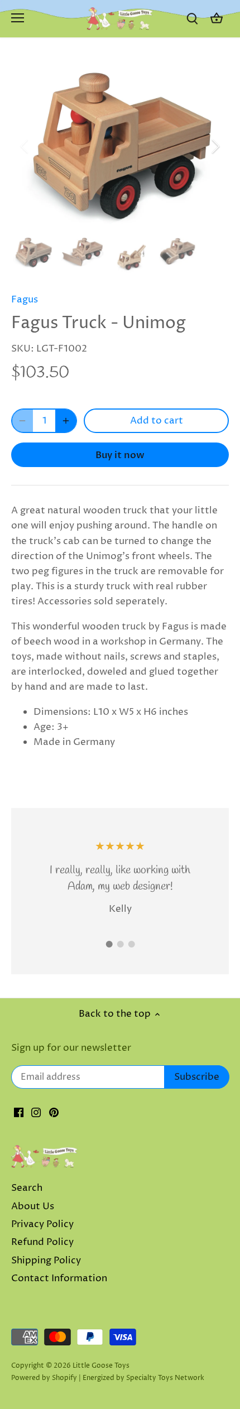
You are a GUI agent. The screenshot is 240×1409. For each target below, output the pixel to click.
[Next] (215, 146)
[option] (120, 146)
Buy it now (120, 455)
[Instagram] (36, 1112)
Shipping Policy (46, 1260)
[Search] (192, 18)
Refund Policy (42, 1242)
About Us (32, 1206)
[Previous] (25, 146)
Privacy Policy (42, 1224)
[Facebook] (18, 1112)
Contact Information (59, 1278)
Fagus (24, 299)
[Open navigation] (17, 17)
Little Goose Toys (101, 1365)
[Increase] (65, 420)
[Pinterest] (54, 1112)
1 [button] (108, 944)
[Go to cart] (216, 18)
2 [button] (120, 944)
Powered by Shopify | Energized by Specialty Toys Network (107, 1378)
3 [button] (131, 944)
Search (26, 1188)
